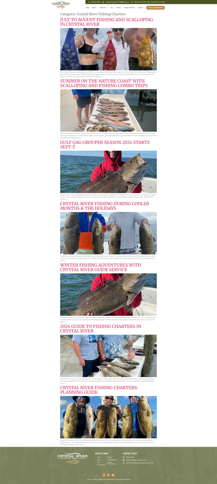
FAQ (112, 7)
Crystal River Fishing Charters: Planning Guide (99, 390)
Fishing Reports (129, 7)
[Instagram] (108, 475)
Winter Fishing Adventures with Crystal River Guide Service (100, 267)
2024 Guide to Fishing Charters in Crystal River (100, 329)
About (94, 7)
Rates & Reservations (155, 7)
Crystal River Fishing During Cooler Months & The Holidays (104, 206)
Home (87, 7)
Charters (102, 7)
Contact (140, 7)
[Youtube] (113, 475)
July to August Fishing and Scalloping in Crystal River (106, 22)
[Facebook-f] (104, 475)
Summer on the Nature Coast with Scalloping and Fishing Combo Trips (104, 83)
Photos (118, 7)
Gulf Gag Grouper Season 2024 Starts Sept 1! (105, 145)
